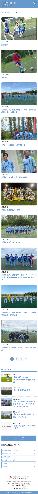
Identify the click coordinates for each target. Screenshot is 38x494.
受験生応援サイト (7, 457)
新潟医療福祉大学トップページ (11, 450)
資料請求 (4, 466)
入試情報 (4, 463)
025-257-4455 (20, 486)
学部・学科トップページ (9, 453)
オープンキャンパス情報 (9, 460)
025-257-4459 (17, 488)
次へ (26, 359)
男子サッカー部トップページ (19, 438)
